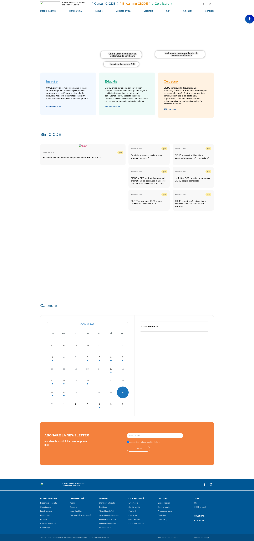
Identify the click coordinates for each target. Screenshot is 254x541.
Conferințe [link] (162, 515)
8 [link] (111, 357)
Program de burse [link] (165, 511)
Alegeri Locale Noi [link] (106, 511)
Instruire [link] (99, 11)
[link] (249, 19)
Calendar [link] (187, 11)
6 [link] (87, 357)
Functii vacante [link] (46, 511)
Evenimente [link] (133, 503)
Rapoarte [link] (73, 507)
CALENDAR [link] (199, 516)
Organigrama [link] (45, 507)
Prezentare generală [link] (48, 503)
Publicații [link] (132, 511)
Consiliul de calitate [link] (48, 523)
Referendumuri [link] (105, 528)
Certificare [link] (103, 507)
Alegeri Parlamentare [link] (107, 519)
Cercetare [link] (148, 11)
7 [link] (99, 357)
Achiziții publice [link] (76, 511)
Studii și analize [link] (164, 507)
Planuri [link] (72, 503)
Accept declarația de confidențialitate (144, 442)
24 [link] (52, 392)
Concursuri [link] (132, 515)
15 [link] (111, 369)
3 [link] (52, 357)
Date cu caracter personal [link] (167, 538)
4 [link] (99, 404)
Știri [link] (168, 11)
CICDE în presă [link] (200, 507)
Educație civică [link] (123, 11)
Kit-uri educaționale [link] (136, 523)
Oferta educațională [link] (107, 503)
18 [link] (64, 380)
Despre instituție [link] (48, 11)
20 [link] (87, 380)
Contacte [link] (209, 11)
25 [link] (64, 392)
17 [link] (52, 380)
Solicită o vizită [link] (134, 507)
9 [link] (122, 357)
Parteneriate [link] (45, 515)
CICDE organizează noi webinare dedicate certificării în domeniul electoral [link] (190, 204)
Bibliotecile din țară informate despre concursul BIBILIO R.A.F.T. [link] (72, 157)
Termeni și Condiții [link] (201, 538)
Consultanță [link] (163, 519)
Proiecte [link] (43, 519)
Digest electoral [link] (164, 503)
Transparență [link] (75, 11)
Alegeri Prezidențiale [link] (107, 523)
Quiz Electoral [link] (134, 519)
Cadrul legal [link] (45, 528)
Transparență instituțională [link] (80, 515)
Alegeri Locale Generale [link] (109, 515)
